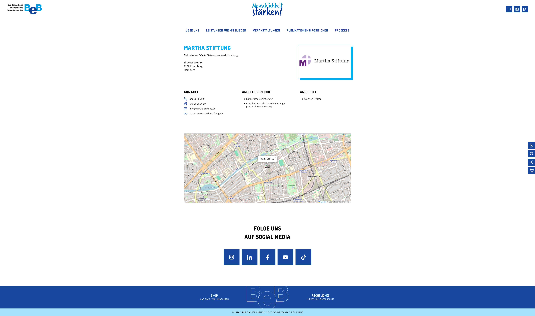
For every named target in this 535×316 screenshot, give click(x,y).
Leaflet (323, 202)
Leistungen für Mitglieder (226, 30)
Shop (214, 295)
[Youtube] (285, 257)
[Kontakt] (509, 9)
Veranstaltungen (266, 30)
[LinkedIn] (249, 257)
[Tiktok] (303, 257)
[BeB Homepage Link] (267, 9)
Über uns (192, 30)
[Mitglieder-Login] (525, 9)
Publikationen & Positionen (307, 30)
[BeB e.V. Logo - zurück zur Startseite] (24, 9)
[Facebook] (267, 257)
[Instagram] (231, 257)
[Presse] (517, 9)
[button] (267, 166)
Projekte (342, 30)
